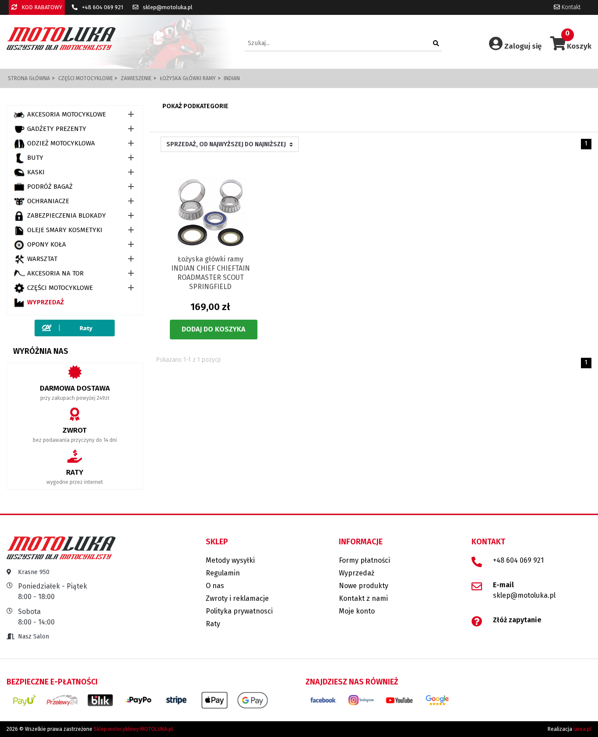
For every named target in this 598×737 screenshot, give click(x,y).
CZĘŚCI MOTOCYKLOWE (60, 288)
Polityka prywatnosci (239, 611)
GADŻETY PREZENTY (56, 129)
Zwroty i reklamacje (237, 598)
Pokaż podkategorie (195, 106)
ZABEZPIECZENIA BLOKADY (66, 215)
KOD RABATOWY (41, 7)
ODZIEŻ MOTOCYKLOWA (61, 143)
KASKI (36, 172)
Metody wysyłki (230, 560)
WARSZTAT (42, 259)
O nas (215, 586)
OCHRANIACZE (48, 201)
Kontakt (570, 7)
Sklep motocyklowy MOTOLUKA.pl (133, 729)
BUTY (35, 158)
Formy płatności (364, 560)
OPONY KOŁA (46, 244)
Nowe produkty (363, 586)
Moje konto (357, 611)
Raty (213, 624)
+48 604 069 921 (102, 7)
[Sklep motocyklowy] (61, 38)
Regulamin (223, 573)
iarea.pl (582, 729)
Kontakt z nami (363, 598)
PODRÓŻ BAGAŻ (50, 186)
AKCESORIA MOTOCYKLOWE (66, 114)
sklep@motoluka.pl (167, 7)
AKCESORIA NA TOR (55, 273)
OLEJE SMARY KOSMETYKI (64, 230)
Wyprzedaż (45, 302)
